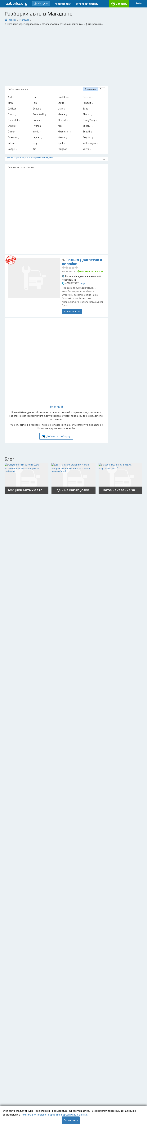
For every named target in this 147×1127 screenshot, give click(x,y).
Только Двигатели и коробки (82, 262)
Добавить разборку (58, 436)
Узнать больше (72, 311)
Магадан (24, 19)
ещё (83, 283)
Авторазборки (63, 3)
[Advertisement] (73, 56)
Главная (12, 19)
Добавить (121, 3)
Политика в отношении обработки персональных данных (54, 1114)
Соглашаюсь (71, 1120)
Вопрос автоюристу (87, 3)
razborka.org (16, 3)
